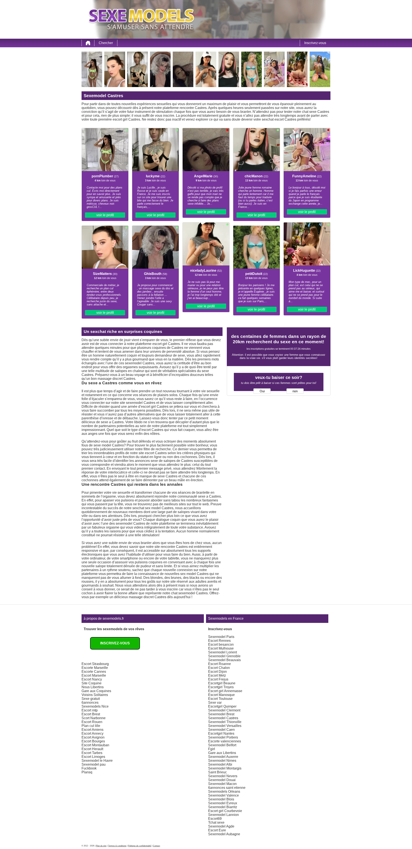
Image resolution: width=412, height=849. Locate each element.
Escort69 (215, 818)
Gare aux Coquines (96, 691)
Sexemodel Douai (222, 780)
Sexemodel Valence (223, 795)
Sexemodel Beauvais (224, 660)
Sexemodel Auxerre (223, 757)
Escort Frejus (218, 679)
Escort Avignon (93, 737)
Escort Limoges (93, 757)
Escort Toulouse (220, 698)
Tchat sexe (216, 822)
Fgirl (211, 749)
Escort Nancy (92, 679)
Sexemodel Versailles (224, 726)
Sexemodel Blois (221, 799)
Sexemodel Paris (221, 637)
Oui (262, 391)
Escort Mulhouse (221, 648)
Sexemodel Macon (222, 784)
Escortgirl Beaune (221, 683)
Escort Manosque (221, 695)
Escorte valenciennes (224, 741)
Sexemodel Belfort (222, 745)
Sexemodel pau (94, 764)
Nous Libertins (93, 687)
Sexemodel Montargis (224, 768)
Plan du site (101, 846)
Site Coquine (91, 683)
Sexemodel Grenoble (224, 656)
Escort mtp (90, 710)
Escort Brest (91, 714)
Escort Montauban (95, 745)
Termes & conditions (117, 846)
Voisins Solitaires (95, 695)
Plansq (87, 772)
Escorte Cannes (94, 671)
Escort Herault (92, 749)
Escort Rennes (219, 640)
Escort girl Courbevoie (225, 811)
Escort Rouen (92, 722)
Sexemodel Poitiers (223, 737)
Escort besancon (221, 644)
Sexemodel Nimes (222, 760)
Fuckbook (89, 768)
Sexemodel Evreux (222, 803)
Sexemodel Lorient (222, 652)
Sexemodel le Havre (97, 760)
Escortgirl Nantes (221, 733)
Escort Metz (217, 675)
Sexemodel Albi (220, 764)
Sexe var (215, 702)
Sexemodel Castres (223, 718)
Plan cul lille (91, 726)
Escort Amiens (92, 729)
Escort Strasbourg (95, 664)
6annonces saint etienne (226, 787)
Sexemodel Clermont (224, 710)
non (295, 391)
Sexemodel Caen (221, 729)
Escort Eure (217, 830)
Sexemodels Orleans (224, 791)
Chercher (106, 43)
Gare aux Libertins (222, 753)
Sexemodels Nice (95, 706)
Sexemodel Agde (221, 826)
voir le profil (105, 215)
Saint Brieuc (217, 772)
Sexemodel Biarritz (222, 807)
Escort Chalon (219, 668)
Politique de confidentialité (139, 846)
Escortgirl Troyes (221, 687)
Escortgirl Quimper (222, 706)
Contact (156, 846)
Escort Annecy (92, 733)
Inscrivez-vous (315, 43)
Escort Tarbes (92, 753)
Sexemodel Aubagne (224, 834)
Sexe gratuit (91, 698)
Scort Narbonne (94, 718)
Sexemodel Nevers (222, 776)
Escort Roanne (219, 664)
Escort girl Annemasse (225, 691)
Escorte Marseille (95, 668)
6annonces (90, 702)
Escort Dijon (217, 671)
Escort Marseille (94, 675)
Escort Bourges (93, 741)
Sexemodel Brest (221, 714)
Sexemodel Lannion (223, 815)
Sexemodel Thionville (224, 722)
